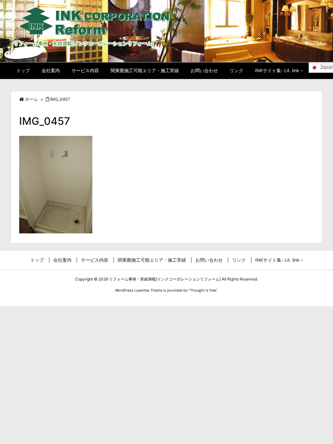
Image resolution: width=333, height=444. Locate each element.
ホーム (31, 99)
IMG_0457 (60, 99)
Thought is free (203, 290)
